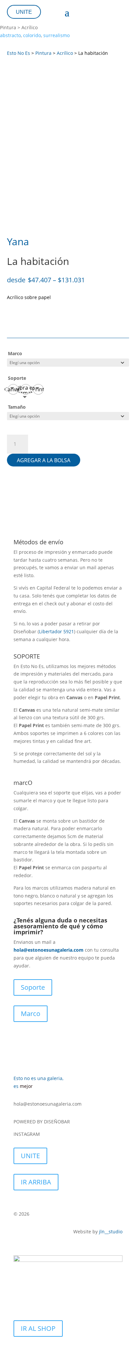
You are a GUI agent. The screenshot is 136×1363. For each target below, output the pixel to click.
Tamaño (17, 407)
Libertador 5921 (56, 631)
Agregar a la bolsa (43, 460)
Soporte (17, 378)
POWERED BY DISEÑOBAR (42, 1121)
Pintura (43, 53)
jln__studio (110, 1231)
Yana (18, 241)
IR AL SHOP (38, 1328)
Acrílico (65, 53)
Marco (15, 353)
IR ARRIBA (36, 1182)
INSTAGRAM (27, 1134)
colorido (32, 35)
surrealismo (56, 35)
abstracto (10, 35)
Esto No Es (18, 53)
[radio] (13, 389)
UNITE (24, 12)
